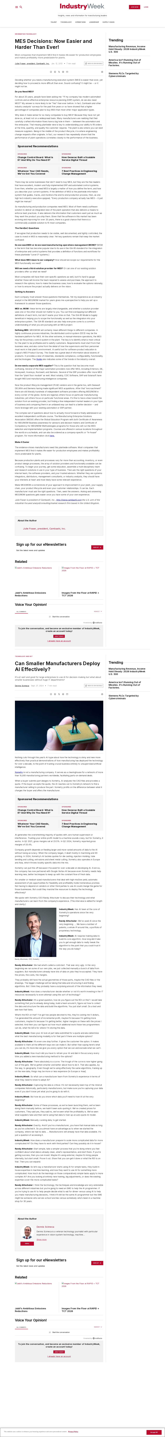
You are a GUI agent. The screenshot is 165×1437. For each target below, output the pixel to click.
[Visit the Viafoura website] (97, 623)
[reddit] (63, 72)
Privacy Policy (73, 1432)
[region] (59, 617)
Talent (54, 22)
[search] (21, 7)
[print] (102, 72)
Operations (80, 22)
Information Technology (25, 34)
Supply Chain (108, 22)
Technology (66, 22)
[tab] (21, 611)
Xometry (19, 772)
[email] (67, 72)
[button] (16, 7)
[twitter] (59, 72)
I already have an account (59, 641)
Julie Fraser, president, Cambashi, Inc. (32, 63)
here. (52, 436)
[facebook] (51, 72)
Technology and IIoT (24, 656)
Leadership (94, 22)
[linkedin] (55, 72)
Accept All (154, 1432)
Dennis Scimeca (22, 686)
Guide (39, 359)
